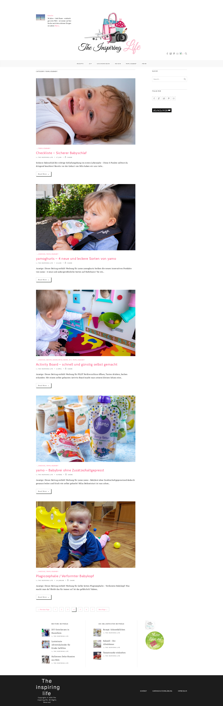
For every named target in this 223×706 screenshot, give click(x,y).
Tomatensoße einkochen (114, 652)
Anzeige (42, 254)
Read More (43, 174)
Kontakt (143, 691)
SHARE (69, 157)
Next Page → (102, 609)
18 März (59, 474)
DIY (90, 64)
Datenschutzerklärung (162, 691)
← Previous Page (43, 609)
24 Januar (60, 580)
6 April (59, 369)
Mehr (144, 64)
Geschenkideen (103, 64)
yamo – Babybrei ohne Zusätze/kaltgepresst (70, 470)
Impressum (182, 691)
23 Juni (59, 263)
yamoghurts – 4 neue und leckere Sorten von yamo (76, 259)
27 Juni (59, 157)
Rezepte (80, 64)
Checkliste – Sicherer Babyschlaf (61, 153)
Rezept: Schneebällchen (114, 629)
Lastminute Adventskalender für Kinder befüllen (60, 644)
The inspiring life (45, 157)
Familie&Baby (131, 64)
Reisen (118, 64)
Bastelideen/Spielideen (57, 360)
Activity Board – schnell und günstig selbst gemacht (76, 364)
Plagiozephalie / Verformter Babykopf (65, 576)
